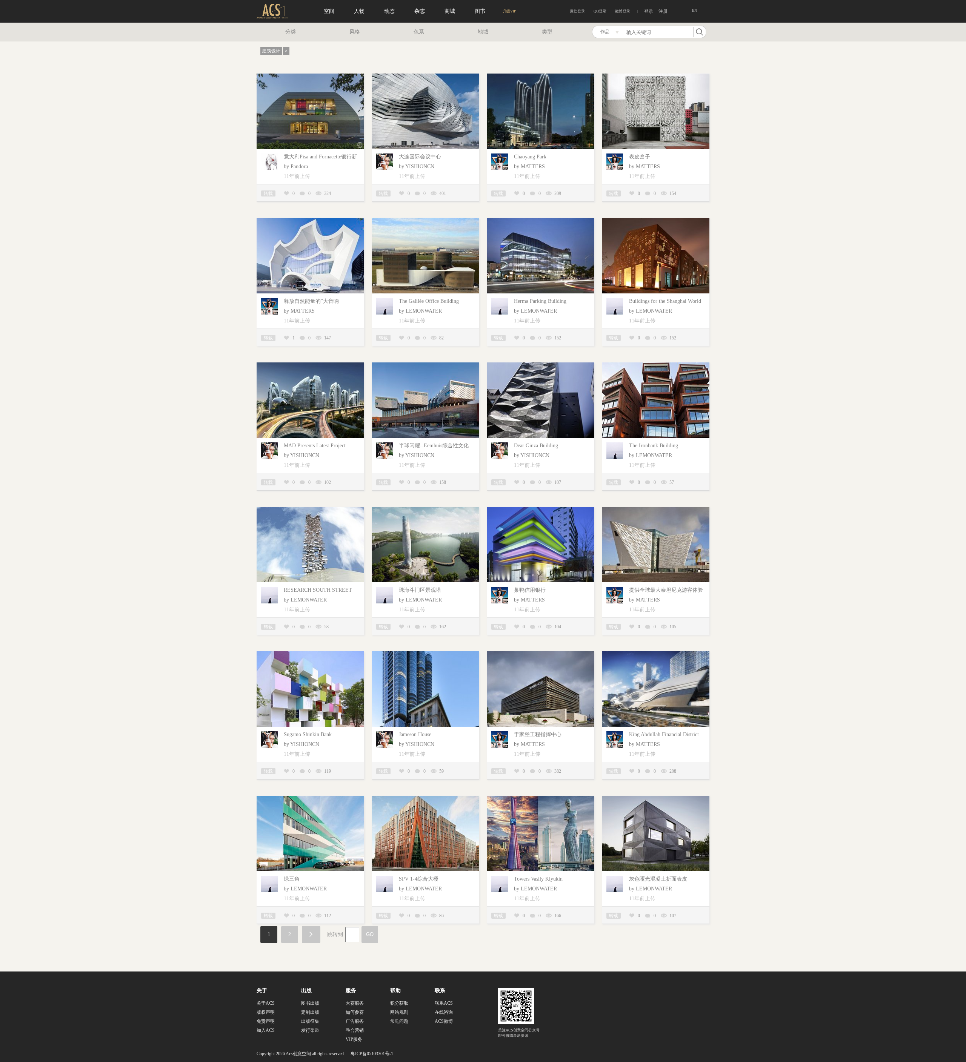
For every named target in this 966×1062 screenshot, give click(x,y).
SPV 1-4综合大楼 (418, 879)
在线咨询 (444, 1012)
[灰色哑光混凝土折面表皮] (655, 798)
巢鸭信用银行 (530, 590)
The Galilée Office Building (429, 301)
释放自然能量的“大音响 (311, 301)
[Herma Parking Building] (540, 221)
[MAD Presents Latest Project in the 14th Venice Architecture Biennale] (310, 365)
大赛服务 (355, 1003)
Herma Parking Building (540, 301)
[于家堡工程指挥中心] (540, 654)
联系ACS (444, 1003)
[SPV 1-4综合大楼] (425, 798)
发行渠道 (310, 1030)
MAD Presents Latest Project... (317, 445)
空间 (329, 11)
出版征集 (310, 1021)
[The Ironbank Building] (655, 365)
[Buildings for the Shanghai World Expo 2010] (655, 221)
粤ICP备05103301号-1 (372, 1053)
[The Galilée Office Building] (425, 221)
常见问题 (399, 1021)
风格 (354, 32)
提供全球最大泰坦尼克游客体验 (666, 590)
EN (694, 10)
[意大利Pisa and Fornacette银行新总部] (310, 76)
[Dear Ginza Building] (540, 365)
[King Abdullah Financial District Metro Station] (655, 654)
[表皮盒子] (655, 76)
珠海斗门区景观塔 (420, 590)
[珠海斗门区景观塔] (425, 510)
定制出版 (310, 1012)
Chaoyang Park (530, 157)
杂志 (419, 11)
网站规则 (399, 1012)
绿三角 (292, 879)
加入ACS (266, 1030)
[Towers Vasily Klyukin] (540, 798)
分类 (290, 32)
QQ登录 (600, 11)
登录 (648, 11)
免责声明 (266, 1021)
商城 (450, 11)
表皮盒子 (639, 157)
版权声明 (266, 1012)
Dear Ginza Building (536, 445)
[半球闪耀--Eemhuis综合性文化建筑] (425, 365)
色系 (419, 32)
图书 (480, 11)
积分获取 (399, 1003)
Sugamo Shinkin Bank (308, 734)
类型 (547, 32)
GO (370, 934)
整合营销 (355, 1030)
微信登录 (577, 11)
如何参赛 (355, 1012)
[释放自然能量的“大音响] (310, 221)
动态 (389, 11)
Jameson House (415, 734)
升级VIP (509, 11)
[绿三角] (310, 798)
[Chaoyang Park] (540, 76)
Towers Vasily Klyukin (538, 879)
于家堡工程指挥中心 (537, 734)
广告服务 (355, 1021)
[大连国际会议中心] (425, 76)
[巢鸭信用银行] (540, 510)
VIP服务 (354, 1039)
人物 (359, 11)
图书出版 (310, 1003)
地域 (483, 32)
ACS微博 (444, 1021)
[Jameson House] (425, 654)
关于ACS (266, 1003)
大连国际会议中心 (420, 157)
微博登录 (622, 11)
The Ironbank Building (653, 445)
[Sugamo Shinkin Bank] (310, 654)
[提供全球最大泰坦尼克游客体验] (655, 510)
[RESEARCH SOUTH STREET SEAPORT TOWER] (310, 510)
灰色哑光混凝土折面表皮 (658, 879)
